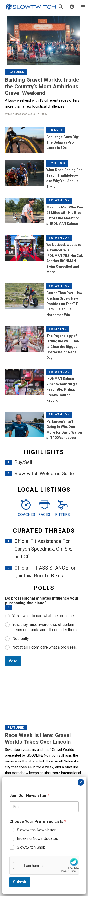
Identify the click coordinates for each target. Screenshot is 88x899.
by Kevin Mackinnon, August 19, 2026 (26, 114)
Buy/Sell (23, 462)
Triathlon (59, 200)
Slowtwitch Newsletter (36, 830)
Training (58, 329)
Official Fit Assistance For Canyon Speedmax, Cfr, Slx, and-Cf (43, 549)
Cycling (57, 163)
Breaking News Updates (37, 838)
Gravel (56, 130)
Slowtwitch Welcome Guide (44, 473)
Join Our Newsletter (29, 795)
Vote (13, 660)
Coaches (25, 514)
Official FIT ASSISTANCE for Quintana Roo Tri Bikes (45, 572)
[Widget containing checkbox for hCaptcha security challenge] (44, 865)
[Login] (72, 7)
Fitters (62, 514)
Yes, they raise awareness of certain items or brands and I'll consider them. (44, 627)
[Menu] (83, 7)
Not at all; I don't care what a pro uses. (44, 647)
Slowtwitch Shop (31, 847)
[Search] (61, 7)
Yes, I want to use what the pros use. (43, 615)
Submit (19, 881)
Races (44, 514)
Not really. (20, 638)
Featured (16, 72)
